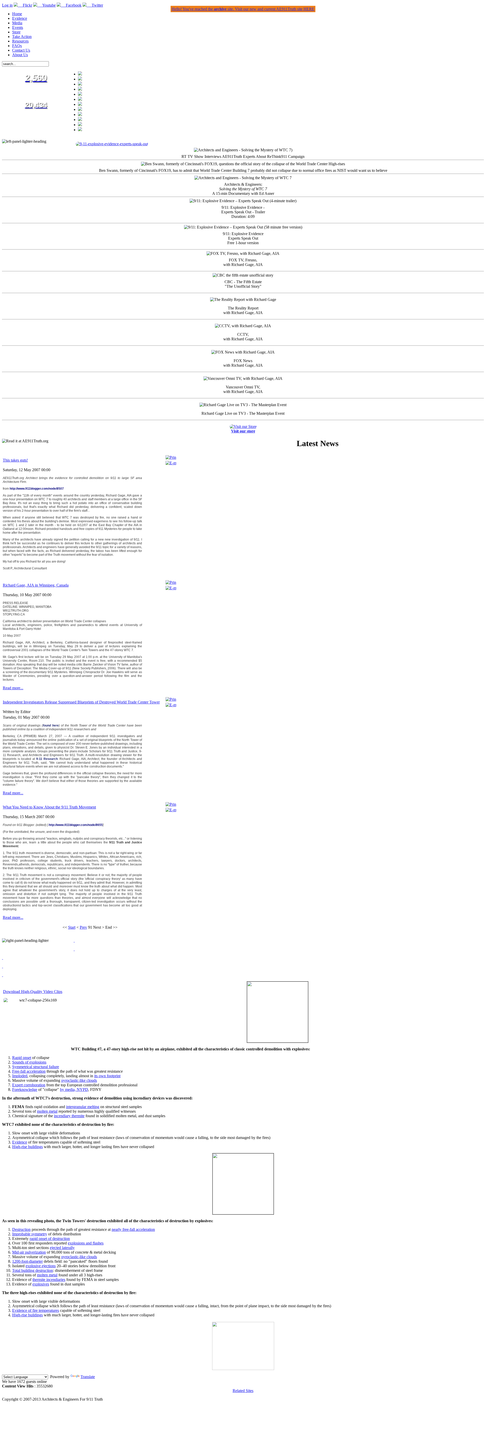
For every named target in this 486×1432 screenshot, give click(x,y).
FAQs (17, 46)
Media (17, 23)
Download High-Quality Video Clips (32, 991)
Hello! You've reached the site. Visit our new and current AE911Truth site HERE (243, 9)
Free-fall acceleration (29, 1071)
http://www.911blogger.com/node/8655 (76, 825)
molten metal (47, 1111)
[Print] (171, 457)
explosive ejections (41, 1266)
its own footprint (107, 1076)
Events (17, 27)
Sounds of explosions (29, 1062)
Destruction (21, 1229)
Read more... (13, 688)
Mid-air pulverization (29, 1252)
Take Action (22, 36)
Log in (7, 5)
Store (16, 32)
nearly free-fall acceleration (133, 1229)
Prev (83, 927)
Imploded (19, 1076)
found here (51, 725)
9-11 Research (47, 759)
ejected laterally (62, 1248)
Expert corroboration (28, 1085)
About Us (20, 55)
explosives (40, 1284)
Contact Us (21, 50)
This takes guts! (15, 460)
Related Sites (243, 1390)
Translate (87, 1377)
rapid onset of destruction (50, 1238)
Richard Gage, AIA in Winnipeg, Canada (36, 585)
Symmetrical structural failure (35, 1067)
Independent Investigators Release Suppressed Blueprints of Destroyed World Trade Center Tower (81, 702)
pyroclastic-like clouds (79, 1080)
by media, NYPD (74, 1089)
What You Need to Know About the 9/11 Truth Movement (49, 807)
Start (71, 927)
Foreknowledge (24, 1089)
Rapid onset (21, 1057)
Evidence (19, 18)
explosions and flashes (86, 1243)
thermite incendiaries (48, 1279)
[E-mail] (171, 463)
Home (17, 14)
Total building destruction (32, 1270)
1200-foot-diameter (27, 1261)
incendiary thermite (69, 1116)
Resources (20, 41)
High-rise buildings (27, 1147)
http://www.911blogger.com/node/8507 (37, 488)
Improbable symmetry (29, 1234)
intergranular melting (82, 1107)
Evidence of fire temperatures (35, 1310)
